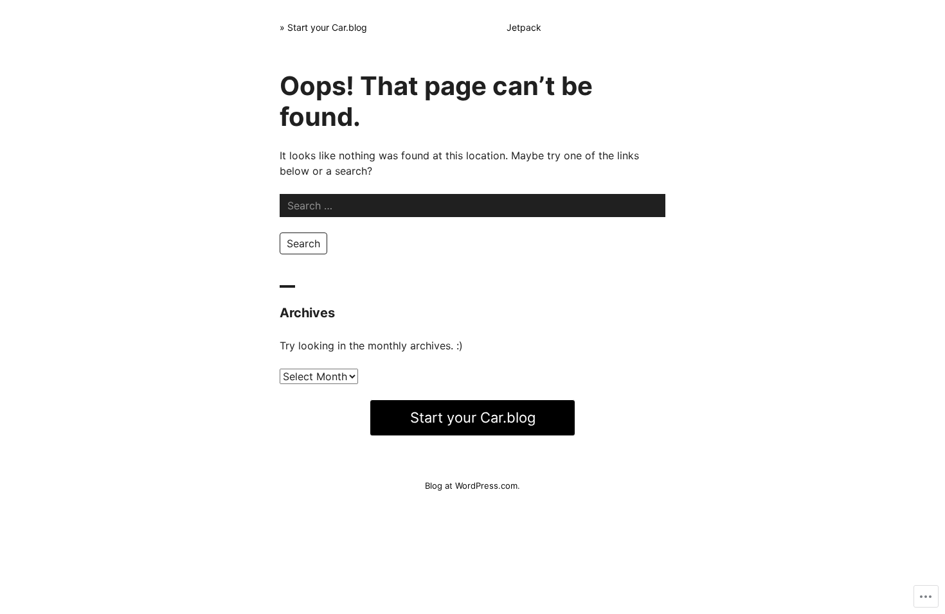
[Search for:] (472, 205)
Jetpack (524, 27)
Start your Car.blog (473, 417)
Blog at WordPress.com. (472, 485)
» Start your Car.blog (323, 27)
